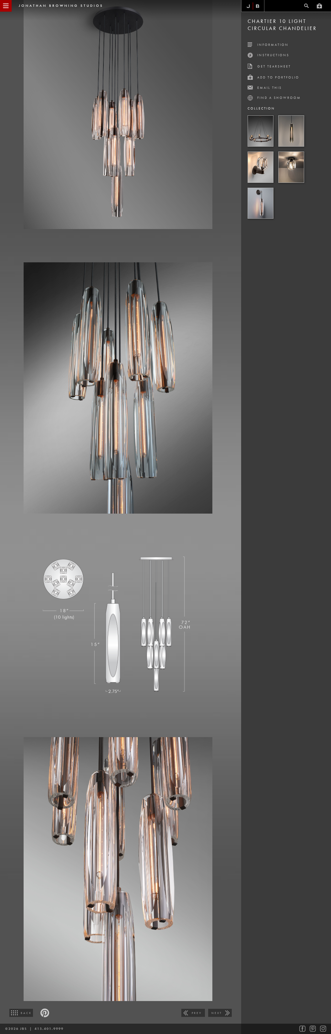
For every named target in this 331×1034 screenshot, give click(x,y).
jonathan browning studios (61, 5)
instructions (273, 55)
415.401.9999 (49, 1029)
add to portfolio (278, 77)
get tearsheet (274, 66)
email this (269, 88)
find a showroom (279, 98)
